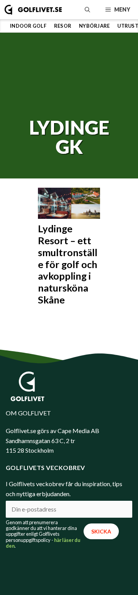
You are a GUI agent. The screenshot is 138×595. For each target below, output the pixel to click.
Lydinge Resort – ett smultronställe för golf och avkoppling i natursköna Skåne (67, 264)
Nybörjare (94, 26)
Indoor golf (28, 26)
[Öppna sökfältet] (87, 9)
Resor (62, 26)
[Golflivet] (33, 9)
